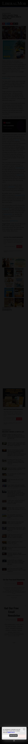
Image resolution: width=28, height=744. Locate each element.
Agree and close (13, 735)
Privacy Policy (11, 732)
